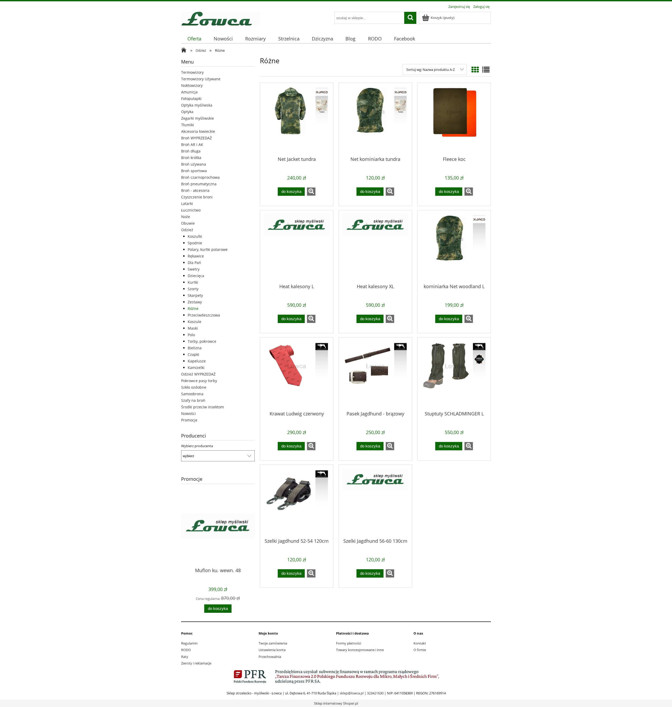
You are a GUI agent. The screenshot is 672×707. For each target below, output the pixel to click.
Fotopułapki (191, 98)
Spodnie (195, 242)
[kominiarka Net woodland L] (454, 246)
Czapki (193, 354)
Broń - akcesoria (195, 190)
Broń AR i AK (192, 144)
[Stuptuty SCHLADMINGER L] (454, 374)
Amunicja (189, 91)
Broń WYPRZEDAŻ (196, 137)
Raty (184, 656)
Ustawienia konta (272, 649)
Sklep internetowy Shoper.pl (336, 703)
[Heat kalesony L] (297, 246)
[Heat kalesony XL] (375, 246)
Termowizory (192, 72)
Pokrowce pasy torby (199, 380)
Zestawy (195, 301)
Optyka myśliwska (196, 105)
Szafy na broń (193, 400)
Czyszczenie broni (197, 196)
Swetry (194, 269)
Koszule (194, 321)
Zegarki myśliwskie (197, 118)
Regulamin (189, 643)
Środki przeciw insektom (202, 406)
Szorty (193, 288)
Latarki (187, 203)
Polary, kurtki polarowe (208, 249)
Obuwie (188, 223)
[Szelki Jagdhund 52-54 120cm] (297, 501)
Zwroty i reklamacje (196, 663)
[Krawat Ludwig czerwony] (297, 374)
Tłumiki (187, 124)
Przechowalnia (270, 656)
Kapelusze (197, 360)
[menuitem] (194, 38)
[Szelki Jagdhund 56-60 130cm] (375, 501)
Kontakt (419, 643)
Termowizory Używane (200, 78)
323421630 (375, 693)
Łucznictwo (191, 210)
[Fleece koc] (454, 119)
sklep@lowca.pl (352, 693)
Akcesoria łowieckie (198, 131)
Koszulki (195, 236)
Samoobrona (192, 393)
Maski (193, 328)
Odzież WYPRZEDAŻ (198, 374)
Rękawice (196, 256)
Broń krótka (191, 157)
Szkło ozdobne (193, 387)
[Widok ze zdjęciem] (475, 70)
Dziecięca (196, 275)
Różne (193, 308)
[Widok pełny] (486, 70)
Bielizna (195, 347)
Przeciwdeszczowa (204, 315)
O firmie (419, 649)
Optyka (187, 111)
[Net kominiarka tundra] (375, 119)
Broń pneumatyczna (199, 183)
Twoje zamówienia (273, 643)
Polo (191, 334)
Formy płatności (348, 643)
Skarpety (195, 295)
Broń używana (193, 164)
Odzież (187, 229)
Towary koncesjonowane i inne (360, 649)
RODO (186, 649)
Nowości (188, 413)
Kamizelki (196, 367)
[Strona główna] (220, 18)
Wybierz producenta (197, 446)
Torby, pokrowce (202, 341)
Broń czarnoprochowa (200, 177)
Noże (185, 216)
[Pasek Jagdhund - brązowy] (375, 374)
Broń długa (191, 151)
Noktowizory (192, 85)
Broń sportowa (194, 170)
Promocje (189, 420)
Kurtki (193, 282)
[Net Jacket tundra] (297, 119)
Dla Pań (194, 262)
